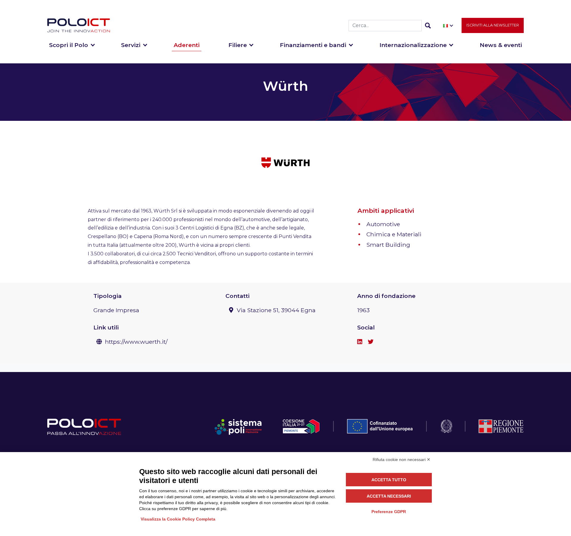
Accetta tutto (388, 479)
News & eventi (501, 45)
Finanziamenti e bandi (313, 45)
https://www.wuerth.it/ (136, 341)
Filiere (237, 45)
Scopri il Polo (68, 45)
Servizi (130, 45)
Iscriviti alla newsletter (492, 25)
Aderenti (187, 45)
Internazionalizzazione (413, 45)
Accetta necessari (389, 496)
